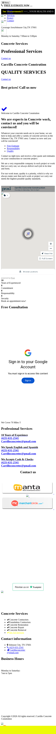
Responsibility (13, 148)
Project (10, 18)
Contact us (6, 58)
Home (9, 10)
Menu (6, 3)
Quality (10, 151)
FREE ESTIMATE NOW (16, 5)
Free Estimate (13, 146)
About (10, 13)
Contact (10, 20)
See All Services (16, 632)
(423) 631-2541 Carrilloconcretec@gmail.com (18, 438)
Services (11, 15)
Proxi (13, 278)
